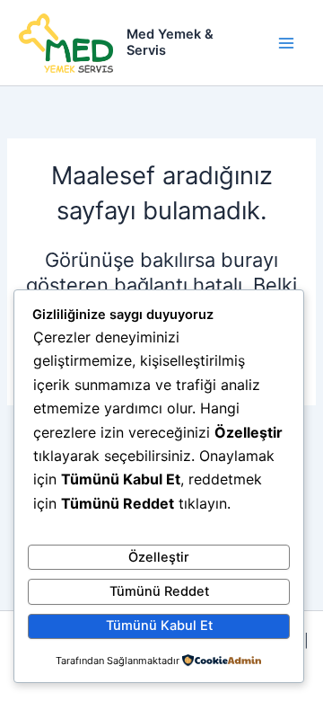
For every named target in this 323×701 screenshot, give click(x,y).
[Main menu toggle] (286, 43)
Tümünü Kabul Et (159, 625)
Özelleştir (158, 557)
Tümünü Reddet (159, 591)
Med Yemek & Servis (170, 42)
